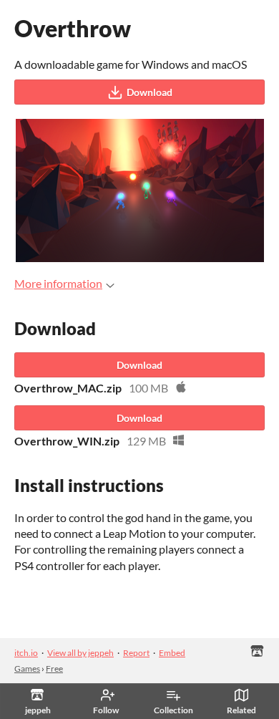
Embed (172, 652)
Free (54, 668)
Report (136, 652)
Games (27, 668)
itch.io (26, 652)
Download (149, 92)
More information (58, 283)
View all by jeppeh (80, 652)
